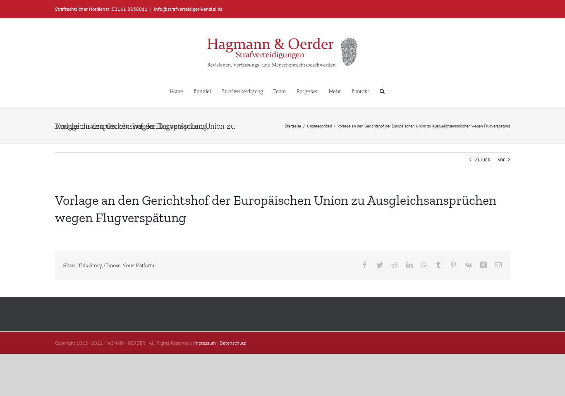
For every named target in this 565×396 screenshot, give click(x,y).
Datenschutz (233, 343)
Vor (501, 159)
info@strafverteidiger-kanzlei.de (188, 9)
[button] (382, 90)
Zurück (482, 159)
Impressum (204, 343)
